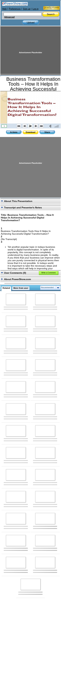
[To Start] (19, 126)
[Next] (35, 126)
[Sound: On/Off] (51, 126)
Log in (35, 9)
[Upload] (30, 22)
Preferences (15, 9)
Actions (13, 132)
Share (47, 132)
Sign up (26, 9)
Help (4, 9)
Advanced (9, 17)
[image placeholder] (16, 299)
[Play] (30, 126)
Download (30, 132)
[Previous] (24, 126)
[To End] (41, 126)
